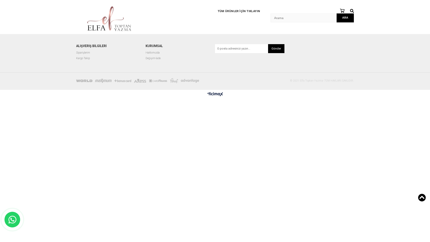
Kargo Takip (83, 58)
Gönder (276, 48)
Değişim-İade (153, 58)
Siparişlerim (83, 52)
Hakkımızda (153, 52)
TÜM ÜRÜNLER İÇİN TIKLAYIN (239, 11)
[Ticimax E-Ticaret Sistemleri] (215, 94)
